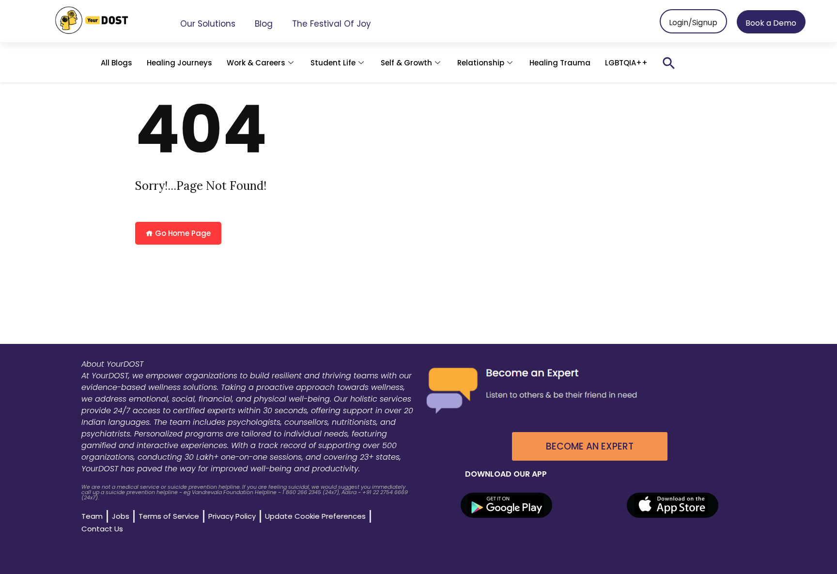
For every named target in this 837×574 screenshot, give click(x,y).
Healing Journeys (179, 63)
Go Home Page (182, 233)
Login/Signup (693, 22)
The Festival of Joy (331, 24)
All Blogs (116, 63)
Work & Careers (256, 63)
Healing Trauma (559, 63)
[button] (669, 63)
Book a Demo (770, 23)
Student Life (333, 63)
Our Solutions (207, 24)
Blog (264, 24)
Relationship (480, 63)
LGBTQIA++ (626, 63)
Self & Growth (406, 63)
